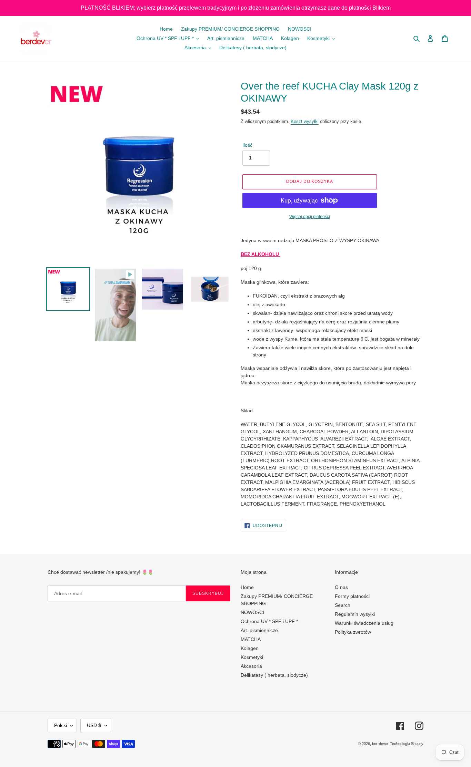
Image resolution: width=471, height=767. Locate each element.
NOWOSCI (252, 612)
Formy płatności (352, 596)
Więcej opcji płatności (309, 216)
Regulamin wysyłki (355, 614)
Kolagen (250, 648)
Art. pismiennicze (259, 630)
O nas (341, 587)
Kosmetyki (252, 657)
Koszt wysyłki (305, 121)
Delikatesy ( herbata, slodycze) (274, 675)
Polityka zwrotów (353, 632)
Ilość (247, 145)
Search (342, 605)
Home (247, 587)
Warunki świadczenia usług (364, 623)
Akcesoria (251, 666)
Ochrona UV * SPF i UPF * (269, 621)
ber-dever (380, 744)
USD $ (94, 725)
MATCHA (251, 639)
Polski (60, 725)
